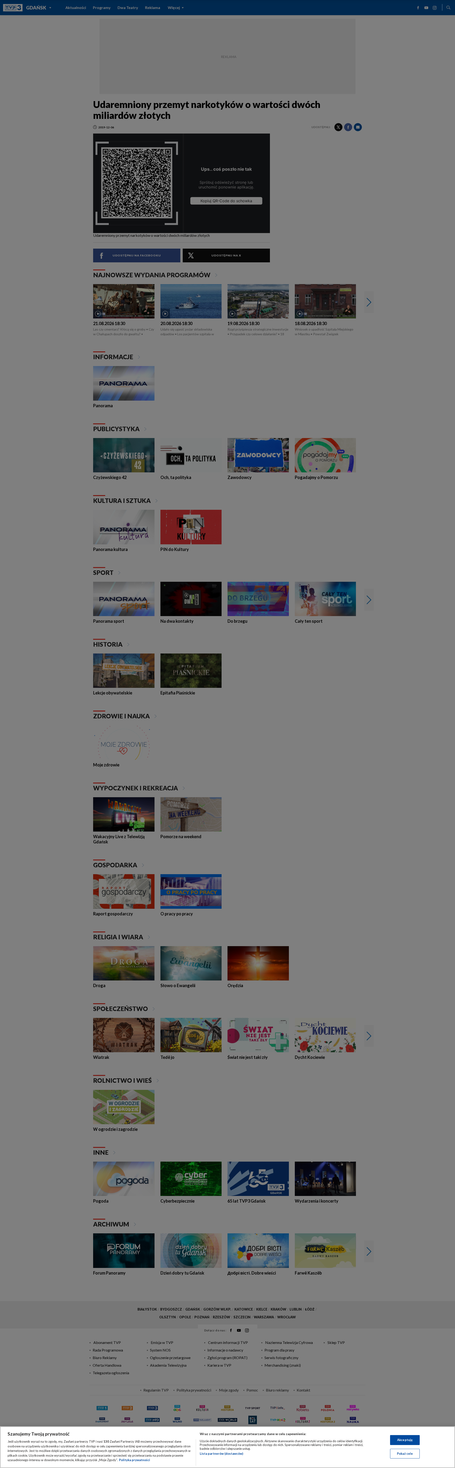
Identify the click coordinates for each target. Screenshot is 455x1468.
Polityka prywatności (134, 1460)
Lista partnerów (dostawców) (221, 1453)
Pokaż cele (405, 1453)
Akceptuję (405, 1440)
